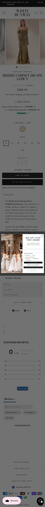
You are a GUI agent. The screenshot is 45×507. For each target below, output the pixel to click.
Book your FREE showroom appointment (33, 267)
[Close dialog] (42, 235)
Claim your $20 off (33, 262)
